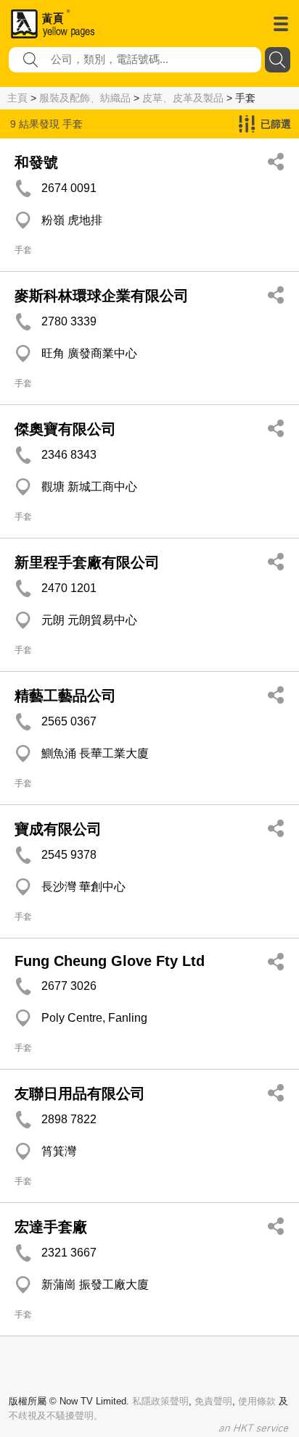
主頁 (17, 98)
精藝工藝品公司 (65, 696)
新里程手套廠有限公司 (87, 562)
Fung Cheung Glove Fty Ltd (110, 961)
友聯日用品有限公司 (80, 1093)
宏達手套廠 (51, 1227)
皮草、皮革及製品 (183, 98)
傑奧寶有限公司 (65, 429)
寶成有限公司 (58, 829)
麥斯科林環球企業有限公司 (102, 296)
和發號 (36, 162)
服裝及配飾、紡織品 (85, 98)
